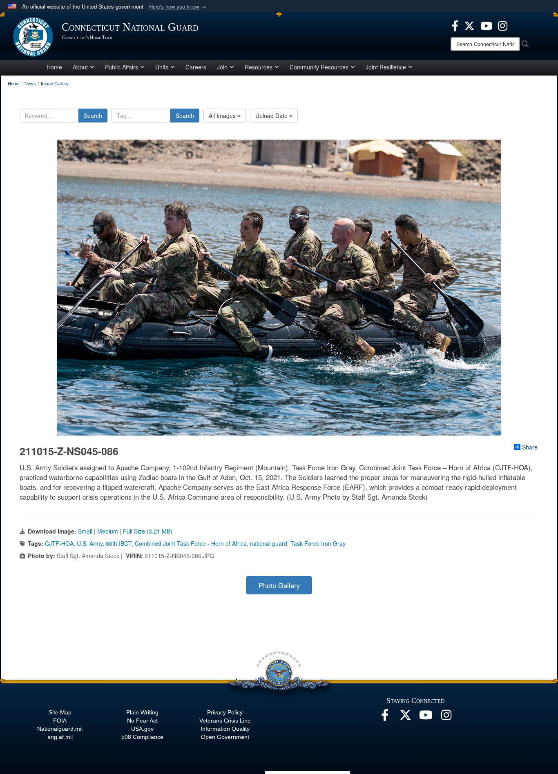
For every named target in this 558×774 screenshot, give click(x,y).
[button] (178, 6)
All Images (223, 115)
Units (161, 67)
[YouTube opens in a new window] (486, 25)
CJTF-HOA (59, 543)
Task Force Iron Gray (318, 543)
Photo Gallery (279, 585)
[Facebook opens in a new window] (455, 25)
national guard (268, 543)
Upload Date (272, 115)
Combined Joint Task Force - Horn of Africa (191, 543)
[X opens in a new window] (469, 25)
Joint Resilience (386, 67)
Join (222, 67)
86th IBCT (119, 543)
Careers (195, 67)
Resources (258, 67)
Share (530, 447)
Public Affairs (121, 67)
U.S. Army (90, 543)
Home (54, 67)
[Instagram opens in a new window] (502, 25)
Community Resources (319, 67)
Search (93, 115)
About (80, 67)
